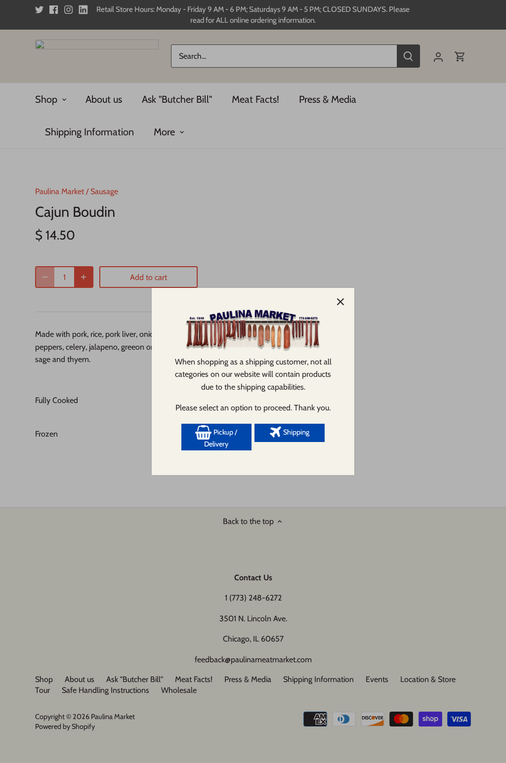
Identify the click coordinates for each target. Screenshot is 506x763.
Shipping (295, 432)
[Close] (340, 302)
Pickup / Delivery (220, 438)
